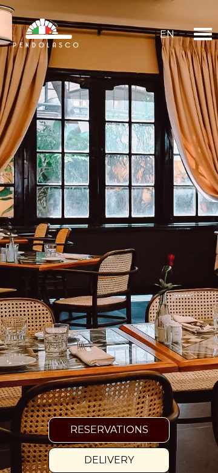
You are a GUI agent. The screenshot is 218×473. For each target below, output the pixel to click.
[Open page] (45, 34)
